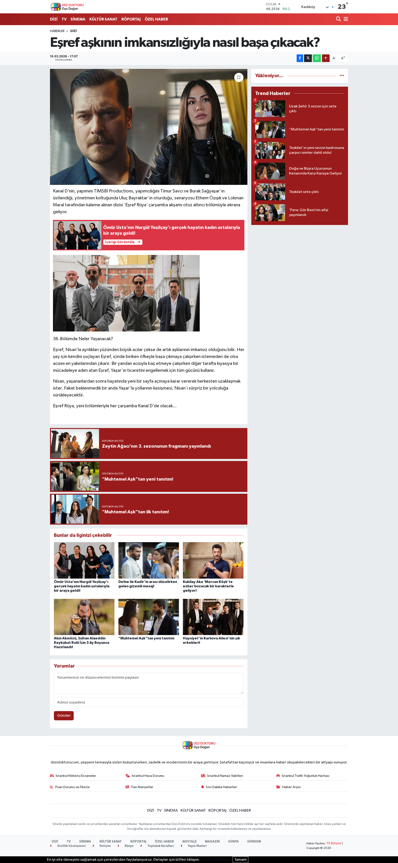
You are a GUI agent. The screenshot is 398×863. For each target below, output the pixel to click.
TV (64, 19)
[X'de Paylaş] (308, 58)
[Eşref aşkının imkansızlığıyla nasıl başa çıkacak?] (148, 127)
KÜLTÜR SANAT (103, 19)
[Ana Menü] (345, 19)
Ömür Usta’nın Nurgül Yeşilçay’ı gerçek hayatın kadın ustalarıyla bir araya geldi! (81, 586)
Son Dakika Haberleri (221, 787)
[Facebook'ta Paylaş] (300, 58)
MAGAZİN (212, 841)
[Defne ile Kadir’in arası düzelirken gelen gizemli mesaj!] (148, 560)
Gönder (64, 716)
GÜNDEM (254, 841)
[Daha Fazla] (326, 58)
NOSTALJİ (189, 841)
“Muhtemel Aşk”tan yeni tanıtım (146, 638)
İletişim (105, 846)
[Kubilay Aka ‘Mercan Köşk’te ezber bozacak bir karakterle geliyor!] (213, 560)
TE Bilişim (333, 843)
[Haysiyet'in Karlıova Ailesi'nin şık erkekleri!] (213, 617)
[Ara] (339, 19)
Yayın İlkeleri (197, 846)
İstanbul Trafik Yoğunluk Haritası (305, 775)
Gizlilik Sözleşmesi (71, 846)
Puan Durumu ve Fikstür (72, 787)
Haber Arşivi (291, 787)
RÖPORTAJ (131, 19)
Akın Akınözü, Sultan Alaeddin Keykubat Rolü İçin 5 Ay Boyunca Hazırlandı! (81, 642)
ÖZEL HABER (156, 19)
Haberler (57, 31)
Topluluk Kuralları (160, 846)
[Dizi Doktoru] (67, 6)
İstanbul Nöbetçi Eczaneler (76, 775)
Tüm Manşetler (142, 787)
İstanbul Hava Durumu (148, 775)
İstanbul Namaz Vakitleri (225, 775)
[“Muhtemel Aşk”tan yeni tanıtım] (148, 617)
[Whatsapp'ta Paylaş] (317, 58)
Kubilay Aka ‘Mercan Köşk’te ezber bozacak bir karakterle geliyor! (208, 586)
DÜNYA (233, 841)
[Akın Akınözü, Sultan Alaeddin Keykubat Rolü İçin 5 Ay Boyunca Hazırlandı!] (84, 617)
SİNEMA (77, 19)
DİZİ (54, 19)
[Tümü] (342, 76)
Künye (129, 846)
